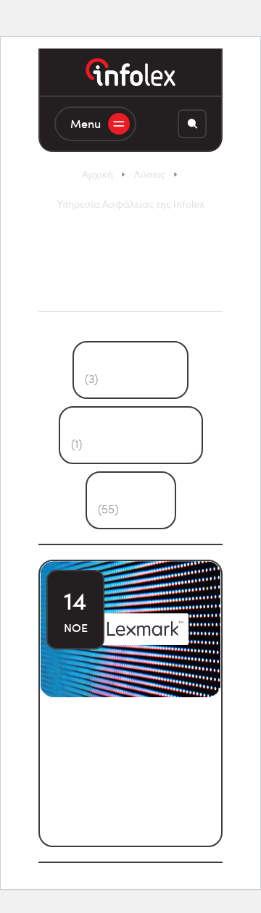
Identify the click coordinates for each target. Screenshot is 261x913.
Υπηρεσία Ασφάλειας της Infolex (130, 204)
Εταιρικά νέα (131, 500)
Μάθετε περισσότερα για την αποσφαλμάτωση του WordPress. (129, 793)
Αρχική (97, 174)
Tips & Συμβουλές (130, 369)
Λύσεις (149, 174)
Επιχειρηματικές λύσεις (131, 434)
